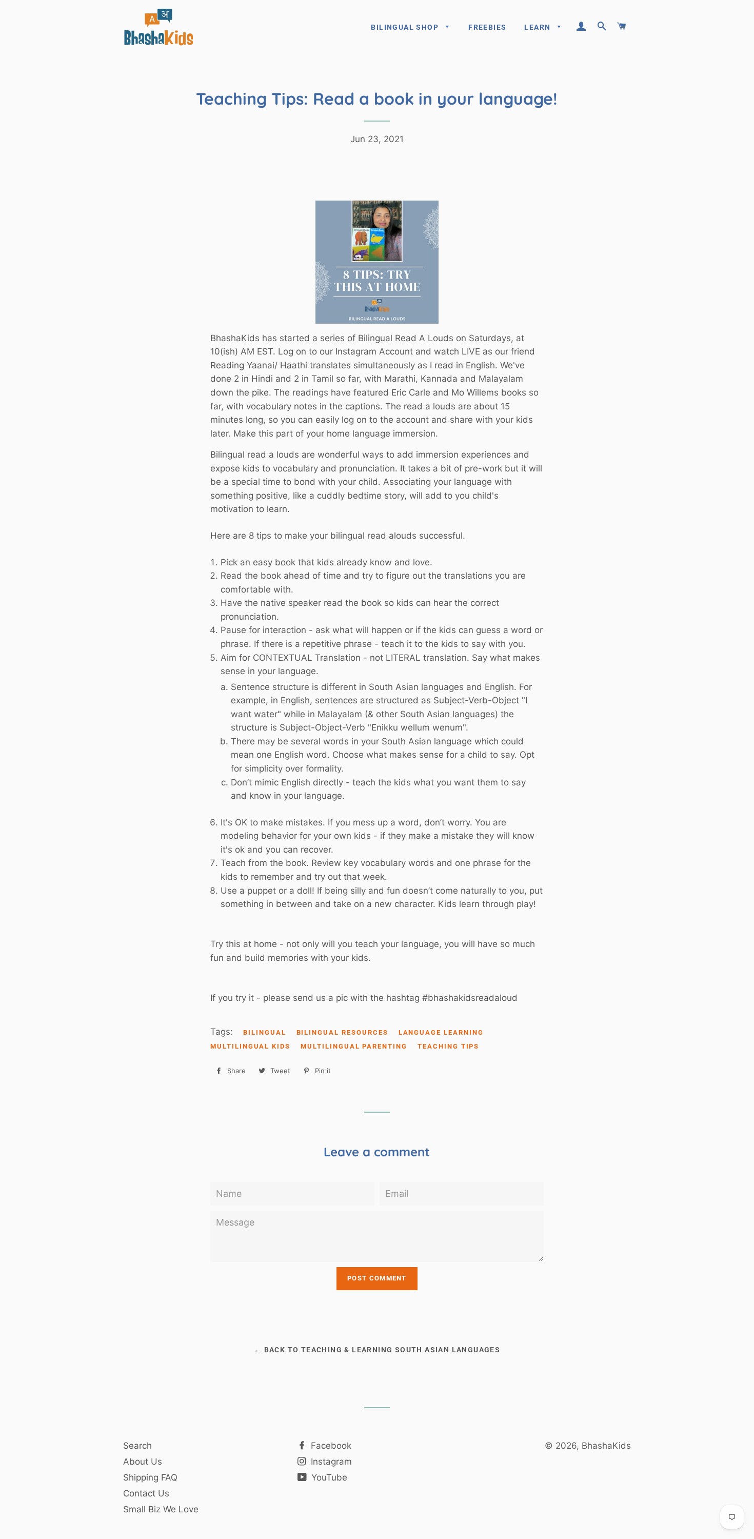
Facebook (329, 1446)
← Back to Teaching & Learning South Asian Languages (377, 1350)
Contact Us (146, 1493)
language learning (441, 1032)
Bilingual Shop (406, 27)
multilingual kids (250, 1046)
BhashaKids (606, 1446)
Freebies (487, 27)
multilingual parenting (354, 1046)
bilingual (264, 1032)
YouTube (328, 1477)
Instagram (330, 1461)
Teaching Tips (448, 1046)
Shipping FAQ (150, 1477)
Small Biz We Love (161, 1509)
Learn (538, 27)
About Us (142, 1461)
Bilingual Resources (342, 1032)
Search (137, 1446)
